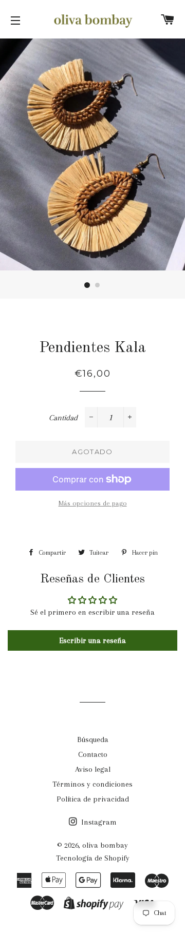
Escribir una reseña (92, 640)
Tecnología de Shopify (93, 858)
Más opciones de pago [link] (93, 503)
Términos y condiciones (92, 784)
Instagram (98, 822)
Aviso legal (92, 769)
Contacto (92, 754)
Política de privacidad (93, 799)
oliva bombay (105, 845)
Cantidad (63, 417)
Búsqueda (92, 739)
